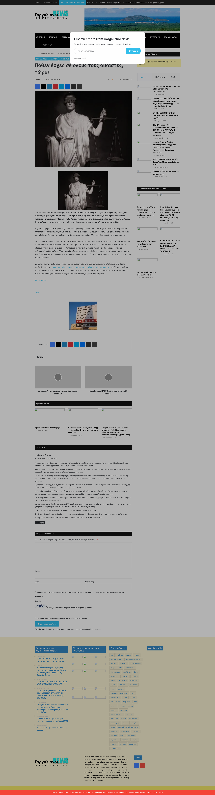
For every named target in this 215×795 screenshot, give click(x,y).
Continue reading (81, 58)
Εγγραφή (133, 51)
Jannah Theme (57, 792)
